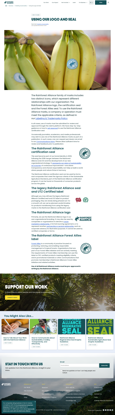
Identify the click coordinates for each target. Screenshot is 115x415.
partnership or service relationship (60, 226)
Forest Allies (36, 243)
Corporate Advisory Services (75, 394)
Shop (25, 397)
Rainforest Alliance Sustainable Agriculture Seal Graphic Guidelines (99, 340)
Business (11, 5)
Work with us (70, 387)
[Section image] (15, 334)
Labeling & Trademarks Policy (51, 118)
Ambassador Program (49, 397)
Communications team (45, 141)
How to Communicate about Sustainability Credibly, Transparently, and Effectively (43, 341)
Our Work (46, 2)
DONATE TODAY (12, 297)
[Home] (8, 2)
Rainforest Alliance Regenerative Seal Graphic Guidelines (70, 340)
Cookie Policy (98, 410)
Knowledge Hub (71, 401)
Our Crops (45, 391)
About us (45, 387)
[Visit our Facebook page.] (103, 410)
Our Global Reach (48, 394)
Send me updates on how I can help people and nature (79, 372)
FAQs (96, 397)
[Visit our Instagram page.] (106, 410)
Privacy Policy (91, 410)
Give (100, 2)
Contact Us (98, 394)
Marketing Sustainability (21, 5)
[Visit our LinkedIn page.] (108, 410)
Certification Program (73, 391)
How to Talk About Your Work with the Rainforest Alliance (15, 339)
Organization (27, 384)
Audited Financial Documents (103, 401)
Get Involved (64, 2)
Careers (97, 391)
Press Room (98, 387)
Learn (74, 2)
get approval (52, 128)
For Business (82, 2)
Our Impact (55, 2)
